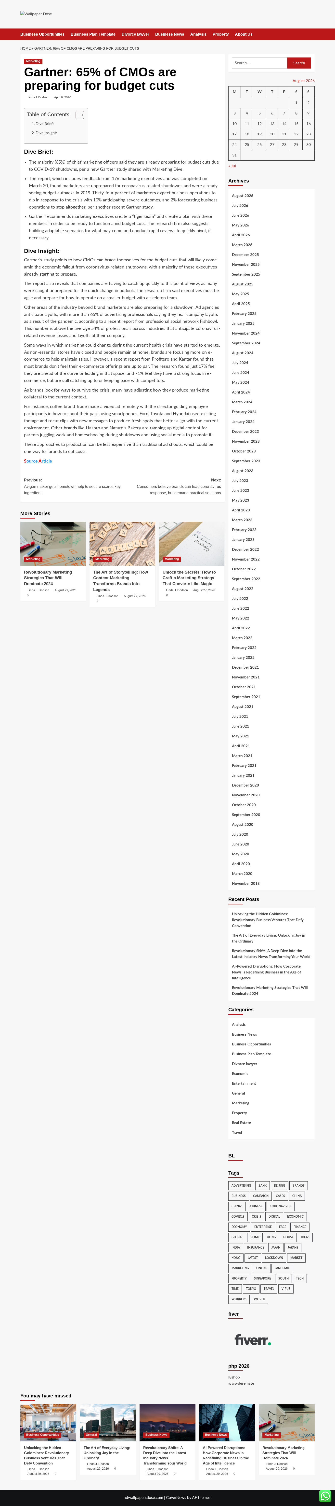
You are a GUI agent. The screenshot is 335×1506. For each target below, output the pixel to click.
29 (296, 145)
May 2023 (240, 500)
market (296, 1257)
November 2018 (246, 884)
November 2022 (246, 559)
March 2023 (242, 520)
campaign (261, 1196)
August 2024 (242, 353)
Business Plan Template (93, 34)
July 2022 (240, 599)
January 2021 (243, 775)
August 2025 (242, 284)
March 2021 (242, 756)
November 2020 (246, 795)
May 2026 (240, 225)
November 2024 (246, 333)
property (239, 1278)
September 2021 (246, 697)
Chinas (237, 1206)
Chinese (256, 1206)
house (288, 1237)
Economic (240, 1074)
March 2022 (242, 638)
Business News (169, 34)
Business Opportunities (42, 34)
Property (221, 34)
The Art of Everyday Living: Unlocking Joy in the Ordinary (268, 938)
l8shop (234, 1377)
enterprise (263, 1226)
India (236, 1247)
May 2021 (240, 736)
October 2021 (244, 687)
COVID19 (238, 1216)
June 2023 (240, 491)
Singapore (262, 1278)
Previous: (72, 486)
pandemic (282, 1268)
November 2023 (246, 441)
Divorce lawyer (135, 34)
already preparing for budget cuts (177, 162)
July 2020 (240, 834)
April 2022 (241, 628)
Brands (299, 1185)
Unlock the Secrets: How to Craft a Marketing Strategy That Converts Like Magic (189, 578)
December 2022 (245, 549)
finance (300, 1226)
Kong (236, 1257)
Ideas (305, 1237)
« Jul (232, 166)
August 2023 (242, 471)
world (259, 1299)
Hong (271, 1237)
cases (280, 1196)
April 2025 (241, 304)
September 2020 (246, 815)
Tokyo (251, 1288)
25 (247, 145)
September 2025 (246, 274)
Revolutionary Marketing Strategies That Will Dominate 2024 (48, 578)
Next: (179, 486)
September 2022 (246, 579)
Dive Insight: (46, 133)
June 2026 (240, 215)
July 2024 (240, 363)
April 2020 (241, 864)
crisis (256, 1216)
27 (272, 145)
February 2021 (244, 766)
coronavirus (280, 1206)
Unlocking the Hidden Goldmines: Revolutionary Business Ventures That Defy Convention (268, 920)
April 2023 (241, 510)
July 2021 (240, 716)
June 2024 (240, 373)
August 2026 (242, 196)
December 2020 (245, 785)
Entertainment (244, 1083)
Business (239, 1196)
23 (308, 134)
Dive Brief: (45, 124)
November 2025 (246, 265)
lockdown (274, 1257)
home (254, 1237)
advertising (241, 1185)
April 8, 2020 (62, 97)
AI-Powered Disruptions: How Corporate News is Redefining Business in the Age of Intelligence (266, 972)
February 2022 (244, 648)
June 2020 (240, 844)
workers (239, 1299)
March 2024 (242, 402)
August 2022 (242, 589)
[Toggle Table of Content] (77, 115)
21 (284, 134)
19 (259, 134)
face (282, 1226)
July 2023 (240, 481)
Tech (300, 1278)
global (237, 1237)
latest (253, 1257)
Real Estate (241, 1123)
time (235, 1288)
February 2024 (244, 412)
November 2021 (246, 677)
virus (286, 1288)
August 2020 (242, 825)
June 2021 (240, 726)
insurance (255, 1247)
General (238, 1093)
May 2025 (240, 294)
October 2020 (244, 805)
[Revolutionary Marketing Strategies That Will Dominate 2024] (53, 543)
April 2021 (241, 746)
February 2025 (244, 314)
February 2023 (244, 530)
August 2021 (242, 707)
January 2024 (243, 422)
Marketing (33, 61)
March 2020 (242, 874)
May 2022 (240, 618)
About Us (244, 34)
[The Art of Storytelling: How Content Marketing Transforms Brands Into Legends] (122, 543)
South (283, 1278)
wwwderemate (241, 1383)
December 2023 (245, 432)
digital (274, 1216)
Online (261, 1268)
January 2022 (243, 658)
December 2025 (245, 255)
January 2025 (243, 323)
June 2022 (240, 608)
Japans (293, 1247)
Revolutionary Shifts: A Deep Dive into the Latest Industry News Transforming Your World (271, 954)
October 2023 (244, 451)
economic (295, 1216)
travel (269, 1288)
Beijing (279, 1185)
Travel (237, 1133)
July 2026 (240, 206)
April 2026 (241, 235)
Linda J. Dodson (38, 97)
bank (262, 1185)
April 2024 (241, 392)
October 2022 (244, 569)
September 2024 (246, 343)
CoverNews (176, 1498)
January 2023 (243, 540)
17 (234, 134)
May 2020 (240, 854)
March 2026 (242, 245)
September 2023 (246, 461)
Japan (275, 1247)
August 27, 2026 (135, 596)
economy (239, 1226)
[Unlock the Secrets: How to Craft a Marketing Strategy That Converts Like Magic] (191, 543)
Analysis (198, 34)
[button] (312, 34)
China (297, 1196)
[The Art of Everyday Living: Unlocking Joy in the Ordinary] (108, 1422)
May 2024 (240, 382)
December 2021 (245, 667)
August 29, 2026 (66, 590)
